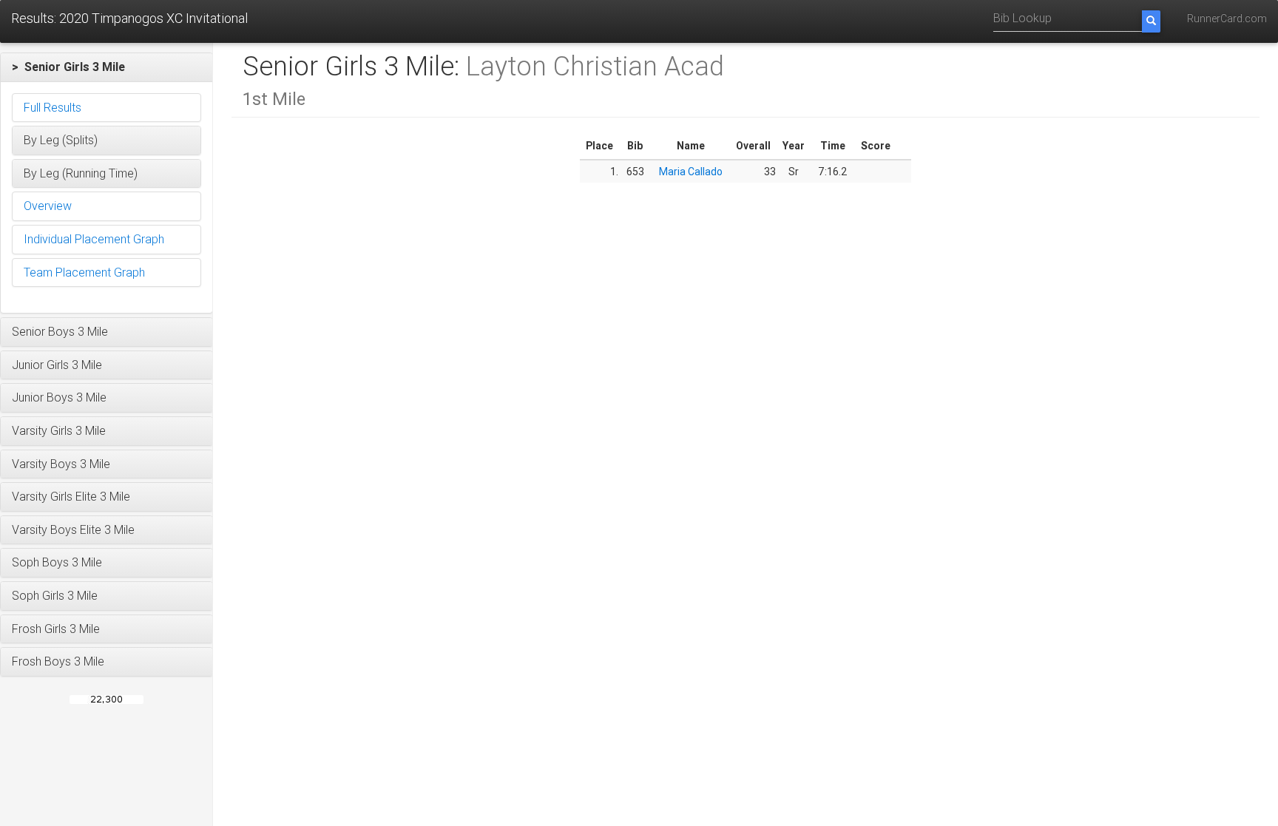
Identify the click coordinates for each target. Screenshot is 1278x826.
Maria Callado (691, 171)
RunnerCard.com (1227, 18)
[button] (106, 67)
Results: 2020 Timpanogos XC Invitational (129, 18)
